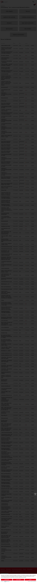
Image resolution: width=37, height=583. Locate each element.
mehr (30, 579)
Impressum (29, 581)
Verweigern (6, 579)
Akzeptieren (18, 579)
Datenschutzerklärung (33, 581)
